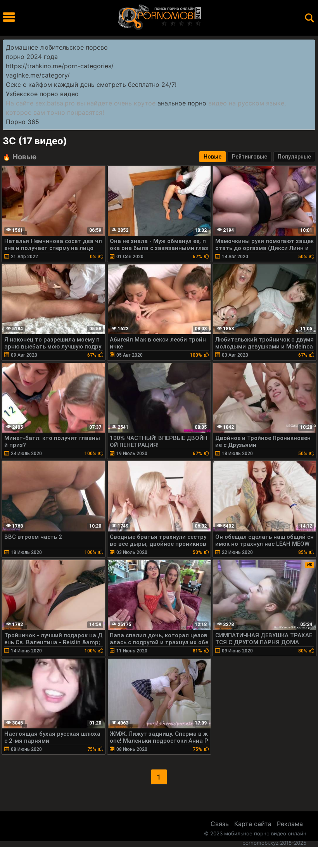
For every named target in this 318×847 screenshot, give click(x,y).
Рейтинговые (249, 157)
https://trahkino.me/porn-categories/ (60, 66)
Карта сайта (252, 824)
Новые (212, 157)
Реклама (290, 824)
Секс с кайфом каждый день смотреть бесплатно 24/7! (91, 84)
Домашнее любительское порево (57, 47)
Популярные (294, 157)
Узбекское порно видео (42, 94)
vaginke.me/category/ (38, 75)
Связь (220, 824)
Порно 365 (22, 122)
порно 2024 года (32, 56)
